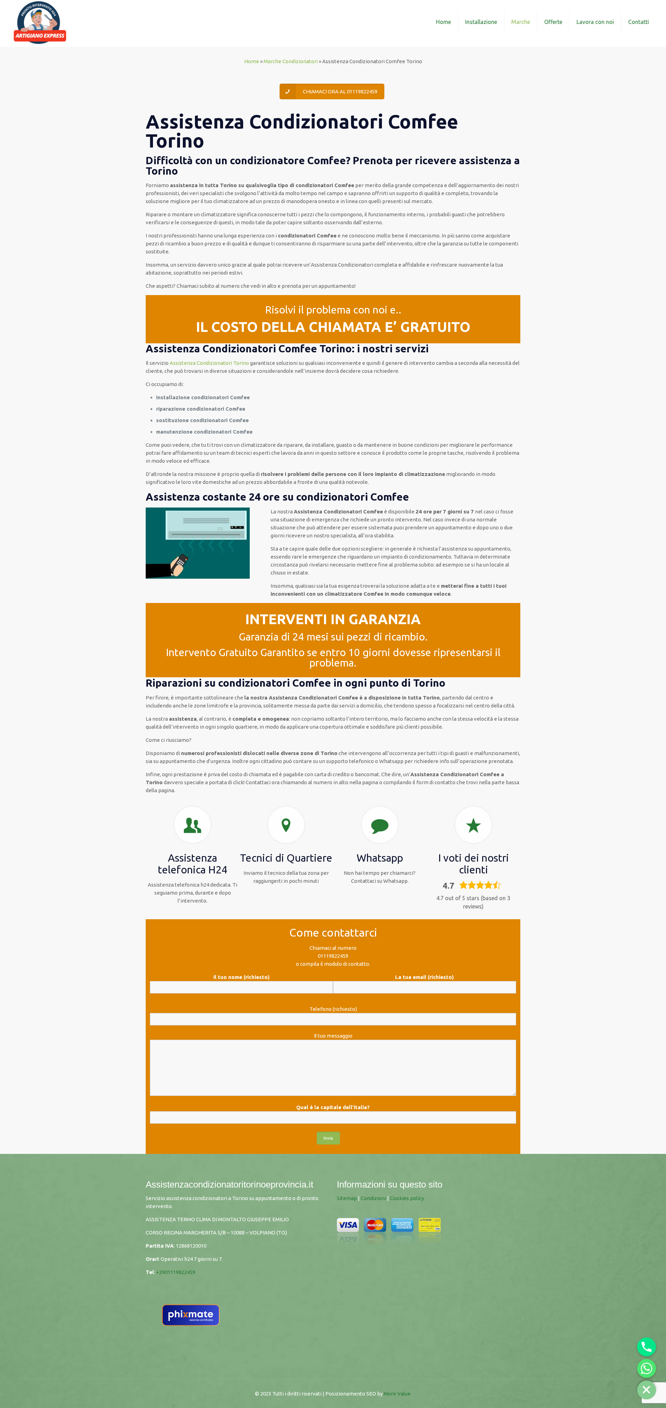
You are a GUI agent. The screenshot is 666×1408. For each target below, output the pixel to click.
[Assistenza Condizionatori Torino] (40, 21)
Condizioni (373, 1198)
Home (251, 61)
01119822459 (333, 956)
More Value (397, 1394)
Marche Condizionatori (291, 61)
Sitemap (347, 1198)
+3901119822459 (175, 1272)
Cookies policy (407, 1198)
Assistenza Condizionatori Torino (209, 363)
